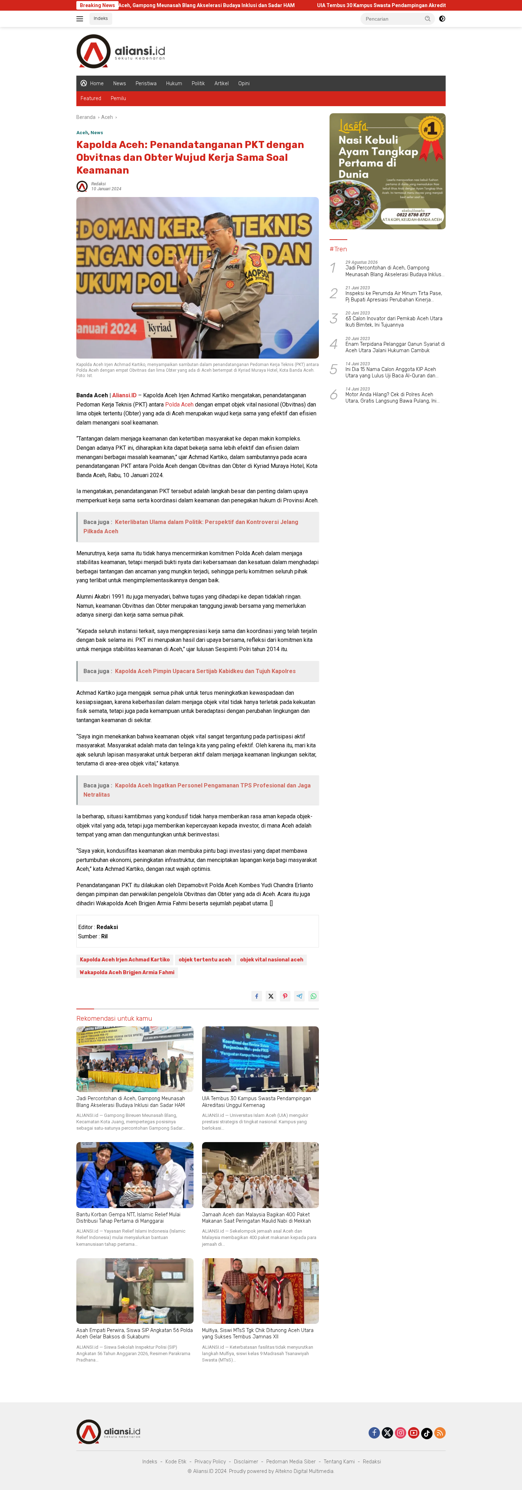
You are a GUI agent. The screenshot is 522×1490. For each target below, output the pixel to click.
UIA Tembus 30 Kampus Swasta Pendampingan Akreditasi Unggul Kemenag (350, 5)
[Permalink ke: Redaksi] (82, 186)
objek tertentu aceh (205, 960)
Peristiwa (146, 84)
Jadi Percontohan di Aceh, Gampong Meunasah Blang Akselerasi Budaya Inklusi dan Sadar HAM (126, 5)
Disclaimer (246, 1462)
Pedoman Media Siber (291, 1462)
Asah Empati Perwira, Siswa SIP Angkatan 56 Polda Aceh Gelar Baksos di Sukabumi (134, 1333)
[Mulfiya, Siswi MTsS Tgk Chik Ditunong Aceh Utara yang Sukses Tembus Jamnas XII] (260, 1291)
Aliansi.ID (124, 395)
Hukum (174, 84)
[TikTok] (427, 1433)
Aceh (82, 132)
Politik (198, 84)
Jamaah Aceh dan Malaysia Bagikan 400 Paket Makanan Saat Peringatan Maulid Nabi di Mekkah (256, 1218)
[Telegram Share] (299, 996)
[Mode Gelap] (442, 19)
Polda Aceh (179, 404)
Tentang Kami (339, 1462)
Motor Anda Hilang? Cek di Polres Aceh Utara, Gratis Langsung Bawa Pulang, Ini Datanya (391, 398)
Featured (91, 98)
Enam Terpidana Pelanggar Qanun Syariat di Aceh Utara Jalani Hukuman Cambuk (395, 347)
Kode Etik (175, 1462)
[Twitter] (387, 1433)
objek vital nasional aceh (271, 960)
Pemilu (118, 98)
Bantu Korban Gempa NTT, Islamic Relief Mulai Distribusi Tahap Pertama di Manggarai (128, 1218)
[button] (428, 18)
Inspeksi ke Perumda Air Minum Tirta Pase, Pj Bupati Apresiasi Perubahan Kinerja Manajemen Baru (394, 296)
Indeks (101, 18)
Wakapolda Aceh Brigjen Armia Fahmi (127, 973)
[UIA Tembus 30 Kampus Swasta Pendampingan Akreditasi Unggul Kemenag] (260, 1059)
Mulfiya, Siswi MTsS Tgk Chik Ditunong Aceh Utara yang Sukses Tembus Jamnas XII (258, 1333)
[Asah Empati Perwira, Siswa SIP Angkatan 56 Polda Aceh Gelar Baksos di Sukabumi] (135, 1291)
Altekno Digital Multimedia (304, 1471)
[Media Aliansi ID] (120, 51)
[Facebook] (374, 1433)
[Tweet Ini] (271, 996)
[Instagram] (400, 1433)
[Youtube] (413, 1433)
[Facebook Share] (256, 996)
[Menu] (81, 19)
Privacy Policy (210, 1462)
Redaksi (98, 183)
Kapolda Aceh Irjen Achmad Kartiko (125, 960)
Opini (244, 84)
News (119, 84)
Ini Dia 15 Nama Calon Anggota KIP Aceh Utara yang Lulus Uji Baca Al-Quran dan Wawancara (391, 372)
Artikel (221, 84)
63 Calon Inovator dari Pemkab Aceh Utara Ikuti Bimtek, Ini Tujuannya (394, 322)
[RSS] (440, 1433)
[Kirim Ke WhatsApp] (313, 996)
